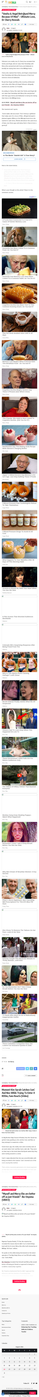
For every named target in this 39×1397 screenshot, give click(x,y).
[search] (27, 2)
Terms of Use (6, 1393)
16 (34, 1362)
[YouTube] (36, 1383)
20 (19, 1365)
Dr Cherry (11, 1061)
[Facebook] (31, 1383)
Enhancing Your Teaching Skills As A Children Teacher (28, 1329)
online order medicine (28, 1325)
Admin (8, 28)
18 (9, 1365)
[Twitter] (34, 1383)
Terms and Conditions (15, 1396)
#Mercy (27, 174)
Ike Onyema (6, 1262)
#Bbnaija (6, 176)
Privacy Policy (21, 1392)
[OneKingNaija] (10, 2)
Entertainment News (9, 9)
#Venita (6, 178)
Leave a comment (31, 1075)
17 (4, 1365)
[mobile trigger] (3, 2)
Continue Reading (19, 1177)
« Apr (3, 1377)
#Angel (6, 174)
